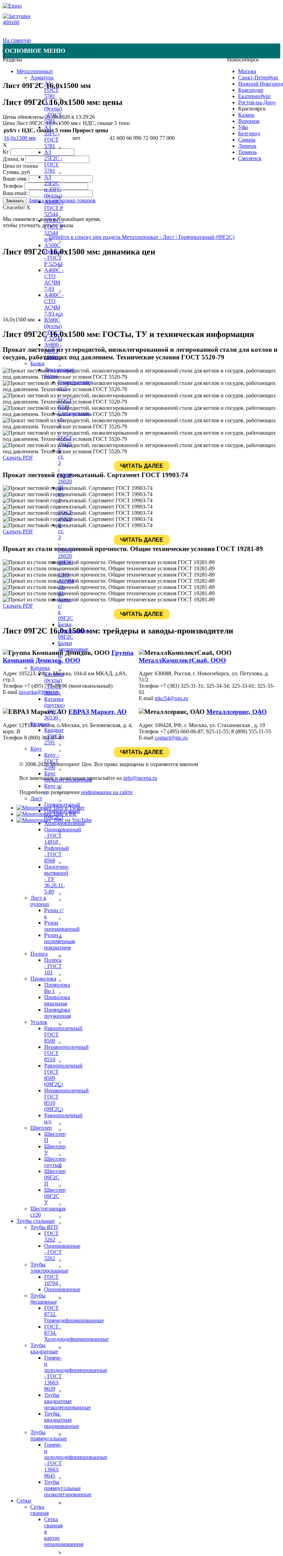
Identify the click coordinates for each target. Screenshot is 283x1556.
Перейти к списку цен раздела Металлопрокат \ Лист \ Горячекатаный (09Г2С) (141, 237)
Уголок (38, 1022)
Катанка (40, 668)
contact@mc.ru (171, 738)
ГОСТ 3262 (51, 1236)
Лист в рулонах (39, 901)
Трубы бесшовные (43, 1299)
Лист (36, 798)
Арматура (41, 77)
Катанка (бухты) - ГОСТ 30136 (54, 683)
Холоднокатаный (64, 823)
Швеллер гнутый (55, 1162)
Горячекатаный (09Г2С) (62, 814)
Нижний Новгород (260, 84)
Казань (246, 115)
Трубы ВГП (44, 1227)
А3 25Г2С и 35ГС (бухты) (53, 186)
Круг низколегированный (68, 777)
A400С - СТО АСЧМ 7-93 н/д (54, 304)
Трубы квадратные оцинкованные (61, 1420)
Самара (246, 140)
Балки (37, 363)
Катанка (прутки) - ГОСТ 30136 (54, 708)
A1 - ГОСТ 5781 (51, 90)
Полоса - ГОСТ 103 (53, 966)
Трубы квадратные (44, 1348)
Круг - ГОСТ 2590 (51, 761)
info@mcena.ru (140, 778)
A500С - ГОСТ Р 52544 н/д (54, 230)
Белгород (249, 133)
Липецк (247, 146)
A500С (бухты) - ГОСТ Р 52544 (53, 254)
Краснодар (250, 90)
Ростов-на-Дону (257, 102)
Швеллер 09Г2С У (55, 1196)
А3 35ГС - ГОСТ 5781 (52, 136)
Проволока (43, 979)
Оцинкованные (62, 1289)
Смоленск (250, 158)
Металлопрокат (35, 71)
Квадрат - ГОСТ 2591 (54, 736)
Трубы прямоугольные (48, 1435)
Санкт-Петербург (258, 77)
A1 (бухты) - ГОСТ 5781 (53, 111)
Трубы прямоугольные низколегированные (67, 1488)
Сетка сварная (39, 1510)
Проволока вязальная (57, 1000)
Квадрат (40, 724)
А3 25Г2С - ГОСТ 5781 (53, 161)
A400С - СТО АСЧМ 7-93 (54, 279)
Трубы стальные (36, 1221)
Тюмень (247, 152)
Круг (36, 749)
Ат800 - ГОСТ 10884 (53, 351)
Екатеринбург (254, 96)
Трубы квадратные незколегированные (67, 1401)
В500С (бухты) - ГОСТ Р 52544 (53, 329)
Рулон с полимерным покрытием (59, 941)
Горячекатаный (62, 805)
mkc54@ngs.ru (171, 698)
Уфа (243, 127)
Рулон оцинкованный (62, 926)
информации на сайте (107, 792)
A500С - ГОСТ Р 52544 (54, 208)
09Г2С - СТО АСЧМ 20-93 (66, 577)
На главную (17, 40)
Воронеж (249, 121)
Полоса (39, 954)
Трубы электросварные (49, 1268)
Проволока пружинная (57, 1013)
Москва (247, 71)
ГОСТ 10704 (51, 1280)
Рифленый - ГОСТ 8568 (56, 854)
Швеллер (41, 1128)
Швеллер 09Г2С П (55, 1177)
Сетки (24, 1501)
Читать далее (141, 466)
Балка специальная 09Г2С (73, 630)
